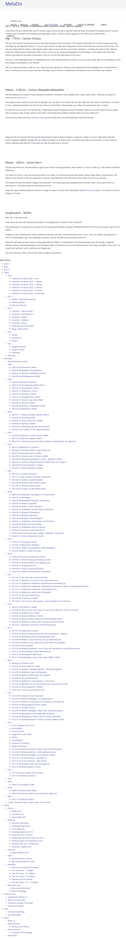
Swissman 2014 (14, 885)
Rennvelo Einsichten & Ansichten (25, 867)
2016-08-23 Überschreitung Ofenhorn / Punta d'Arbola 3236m (37, 619)
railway (34, 143)
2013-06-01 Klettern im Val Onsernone (27, 696)
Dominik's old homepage (22, 932)
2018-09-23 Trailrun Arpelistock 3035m (28, 568)
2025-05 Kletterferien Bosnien (24, 382)
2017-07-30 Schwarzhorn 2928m (25, 598)
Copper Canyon (18, 349)
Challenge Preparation (21, 826)
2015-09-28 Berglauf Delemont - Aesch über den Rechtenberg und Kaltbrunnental (46, 648)
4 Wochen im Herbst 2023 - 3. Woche (27, 287)
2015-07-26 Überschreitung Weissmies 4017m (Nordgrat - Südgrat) (39, 633)
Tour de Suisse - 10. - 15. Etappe (25, 882)
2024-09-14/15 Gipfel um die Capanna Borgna (31, 429)
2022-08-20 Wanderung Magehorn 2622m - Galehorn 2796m (37, 459)
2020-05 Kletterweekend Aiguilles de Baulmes (31, 500)
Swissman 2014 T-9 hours (22, 835)
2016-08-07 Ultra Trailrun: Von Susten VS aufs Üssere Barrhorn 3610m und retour (45, 610)
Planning (11, 355)
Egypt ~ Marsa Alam (20, 329)
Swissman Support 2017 (22, 847)
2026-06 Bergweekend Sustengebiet (27, 370)
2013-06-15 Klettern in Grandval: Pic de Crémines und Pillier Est (38, 702)
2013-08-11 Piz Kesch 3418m (23, 707)
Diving (10, 808)
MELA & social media (20, 926)
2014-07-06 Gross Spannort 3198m (26, 666)
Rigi (10, 43)
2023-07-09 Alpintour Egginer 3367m (27, 438)
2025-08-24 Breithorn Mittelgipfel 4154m (28, 406)
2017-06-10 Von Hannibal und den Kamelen (30, 577)
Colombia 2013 (18, 814)
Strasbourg (16, 338)
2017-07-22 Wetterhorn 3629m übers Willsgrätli (31, 592)
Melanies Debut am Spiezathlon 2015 (27, 841)
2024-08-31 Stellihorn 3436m (23, 423)
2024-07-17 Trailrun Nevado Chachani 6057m (30, 415)
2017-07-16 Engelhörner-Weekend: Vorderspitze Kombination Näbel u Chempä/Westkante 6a (50, 586)
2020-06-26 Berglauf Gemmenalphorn (27, 518)
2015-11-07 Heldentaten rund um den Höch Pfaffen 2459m (36, 657)
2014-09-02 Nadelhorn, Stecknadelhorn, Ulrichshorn (33, 681)
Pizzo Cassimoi (18, 731)
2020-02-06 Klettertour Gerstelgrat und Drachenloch (33, 494)
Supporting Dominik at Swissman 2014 (28, 838)
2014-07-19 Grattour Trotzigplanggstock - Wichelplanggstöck (37, 669)
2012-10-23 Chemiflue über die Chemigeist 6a (31, 764)
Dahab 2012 (17, 811)
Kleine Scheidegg (19, 891)
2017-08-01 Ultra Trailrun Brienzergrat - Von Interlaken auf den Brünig (41, 601)
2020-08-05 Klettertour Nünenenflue (27, 524)
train (95, 234)
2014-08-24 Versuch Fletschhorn (25, 678)
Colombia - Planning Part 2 (23, 314)
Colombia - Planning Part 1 (23, 311)
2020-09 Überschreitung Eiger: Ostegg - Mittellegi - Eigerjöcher (38, 533)
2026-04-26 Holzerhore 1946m (24, 367)
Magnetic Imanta (19, 346)
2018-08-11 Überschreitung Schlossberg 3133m (31, 560)
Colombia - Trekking (20, 320)
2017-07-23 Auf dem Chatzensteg (25, 595)
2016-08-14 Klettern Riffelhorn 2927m (27, 616)
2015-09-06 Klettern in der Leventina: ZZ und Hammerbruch (36, 639)
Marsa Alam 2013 (19, 817)
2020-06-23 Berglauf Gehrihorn (25, 515)
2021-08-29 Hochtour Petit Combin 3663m (29, 483)
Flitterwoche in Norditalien (23, 326)
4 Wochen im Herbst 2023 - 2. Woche (27, 284)
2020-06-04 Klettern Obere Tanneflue (27, 506)
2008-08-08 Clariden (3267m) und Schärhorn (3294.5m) (34, 793)
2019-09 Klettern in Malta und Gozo (26, 551)
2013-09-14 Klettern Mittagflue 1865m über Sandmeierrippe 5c (38, 710)
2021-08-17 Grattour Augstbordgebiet (27, 480)
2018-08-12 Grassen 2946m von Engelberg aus (31, 562)
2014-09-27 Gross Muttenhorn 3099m (27, 687)
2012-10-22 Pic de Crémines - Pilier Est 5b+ (29, 761)
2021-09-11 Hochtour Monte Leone (26, 486)
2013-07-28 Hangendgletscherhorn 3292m (29, 705)
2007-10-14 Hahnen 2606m (23, 799)
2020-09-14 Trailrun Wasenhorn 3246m (28, 536)
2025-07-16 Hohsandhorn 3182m (25, 388)
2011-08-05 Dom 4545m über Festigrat (27, 773)
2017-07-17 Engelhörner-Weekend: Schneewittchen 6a (34, 589)
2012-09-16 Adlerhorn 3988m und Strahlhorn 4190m (33, 755)
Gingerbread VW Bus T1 (18, 897)
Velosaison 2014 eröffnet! (22, 879)
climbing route (38, 117)
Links (104, 24)
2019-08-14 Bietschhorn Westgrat (25, 545)
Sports (68, 24)
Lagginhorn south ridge (22, 734)
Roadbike (12, 864)
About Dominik (14, 929)
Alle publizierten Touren (18, 361)
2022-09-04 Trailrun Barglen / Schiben (27, 465)
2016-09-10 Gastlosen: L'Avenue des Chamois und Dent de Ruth (38, 622)
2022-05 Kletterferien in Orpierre (25, 447)
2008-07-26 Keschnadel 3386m (24, 790)
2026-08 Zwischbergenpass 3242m (26, 376)
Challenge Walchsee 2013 (22, 832)
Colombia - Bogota (19, 317)
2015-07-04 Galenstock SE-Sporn (25, 631)
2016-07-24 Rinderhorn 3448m (24, 607)
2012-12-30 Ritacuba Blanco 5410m (26, 767)
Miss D (24, 24)
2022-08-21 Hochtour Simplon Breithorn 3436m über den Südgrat (39, 462)
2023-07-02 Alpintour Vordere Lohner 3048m (30, 435)
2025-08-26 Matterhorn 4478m (24, 409)
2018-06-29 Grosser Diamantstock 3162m (29, 557)
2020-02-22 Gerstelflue (21, 497)
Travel (35, 24)
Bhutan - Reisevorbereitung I (24, 299)
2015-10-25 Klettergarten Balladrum (27, 654)
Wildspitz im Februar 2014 (22, 663)
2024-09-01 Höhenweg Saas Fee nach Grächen (31, 426)
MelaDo (13, 3)
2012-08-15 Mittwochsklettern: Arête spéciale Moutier (34, 752)
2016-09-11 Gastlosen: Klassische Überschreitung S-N (34, 625)
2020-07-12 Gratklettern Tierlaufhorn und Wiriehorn (33, 521)
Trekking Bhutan (18, 302)
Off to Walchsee (18, 829)
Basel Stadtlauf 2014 (20, 852)
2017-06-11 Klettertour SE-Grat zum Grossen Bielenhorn (35, 580)
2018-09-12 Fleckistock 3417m (24, 565)
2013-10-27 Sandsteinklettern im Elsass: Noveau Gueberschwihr (38, 719)
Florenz (15, 341)
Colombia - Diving (19, 323)
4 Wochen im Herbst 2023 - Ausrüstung (28, 293)
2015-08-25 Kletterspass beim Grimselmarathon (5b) (33, 636)
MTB (10, 855)
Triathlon (11, 820)
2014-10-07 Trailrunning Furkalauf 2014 (28, 690)
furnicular (91, 190)
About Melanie (14, 923)
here (49, 55)
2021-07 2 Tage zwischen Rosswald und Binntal (31, 477)
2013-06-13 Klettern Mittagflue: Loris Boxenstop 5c (32, 699)
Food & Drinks (86, 24)
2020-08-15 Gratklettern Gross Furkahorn (29, 527)
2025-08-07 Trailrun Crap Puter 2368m (27, 400)
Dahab (14, 335)
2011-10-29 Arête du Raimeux (24, 776)
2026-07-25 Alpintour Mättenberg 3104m (29, 373)
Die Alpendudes (14, 915)
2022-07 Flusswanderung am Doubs (26, 453)
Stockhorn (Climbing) (20, 743)
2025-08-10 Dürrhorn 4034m (23, 403)
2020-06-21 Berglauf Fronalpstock (25, 512)
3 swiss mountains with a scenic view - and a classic (29, 802)
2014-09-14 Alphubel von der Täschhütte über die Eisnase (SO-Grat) (40, 684)
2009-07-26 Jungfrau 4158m (23, 784)
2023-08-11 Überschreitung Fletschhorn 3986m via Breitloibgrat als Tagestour (44, 441)
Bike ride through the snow (23, 861)
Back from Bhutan (19, 305)
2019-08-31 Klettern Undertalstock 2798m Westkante (33, 548)
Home (6, 264)
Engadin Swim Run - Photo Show (25, 844)
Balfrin (14, 737)
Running (11, 850)
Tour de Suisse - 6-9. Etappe (23, 876)
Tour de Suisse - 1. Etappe (22, 870)
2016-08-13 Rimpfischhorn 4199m (25, 613)
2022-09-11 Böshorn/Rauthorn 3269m (27, 468)
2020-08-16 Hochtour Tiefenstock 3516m (28, 530)
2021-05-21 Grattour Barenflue (24, 474)
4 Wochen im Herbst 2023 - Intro (25, 278)
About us (11, 921)
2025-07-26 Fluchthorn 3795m (24, 394)
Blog (14, 24)
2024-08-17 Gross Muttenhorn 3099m (27, 420)
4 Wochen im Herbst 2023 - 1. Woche (27, 281)
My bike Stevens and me (22, 858)
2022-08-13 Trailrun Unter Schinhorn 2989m (30, 456)
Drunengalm (17, 728)
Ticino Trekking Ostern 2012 (23, 725)
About (11, 36)
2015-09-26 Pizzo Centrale (22, 645)
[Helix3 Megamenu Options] (120, 14)
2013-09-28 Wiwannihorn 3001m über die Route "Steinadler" (37, 716)
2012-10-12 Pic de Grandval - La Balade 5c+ (29, 758)
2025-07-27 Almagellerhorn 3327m (26, 397)
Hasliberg (16, 352)
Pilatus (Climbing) (19, 746)
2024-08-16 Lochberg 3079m (23, 417)
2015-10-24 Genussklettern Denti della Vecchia (31, 651)
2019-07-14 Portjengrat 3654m (24, 542)
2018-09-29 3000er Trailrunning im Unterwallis (31, 571)
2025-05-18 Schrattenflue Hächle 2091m (28, 385)
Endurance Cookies (16, 906)
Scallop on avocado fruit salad (20, 903)
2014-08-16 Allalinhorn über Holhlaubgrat (29, 672)
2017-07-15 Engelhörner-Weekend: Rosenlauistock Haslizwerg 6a (38, 583)
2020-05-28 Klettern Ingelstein (24, 503)
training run (21, 97)
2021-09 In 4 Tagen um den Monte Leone (29, 489)
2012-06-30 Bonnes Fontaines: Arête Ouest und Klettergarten (37, 749)
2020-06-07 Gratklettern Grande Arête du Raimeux (32, 509)
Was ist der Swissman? (21, 888)
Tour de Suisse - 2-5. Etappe (23, 873)
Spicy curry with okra (16, 900)
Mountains (51, 24)
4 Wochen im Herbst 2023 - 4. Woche (27, 290)
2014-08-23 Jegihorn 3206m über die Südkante (31, 675)
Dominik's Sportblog (20, 823)
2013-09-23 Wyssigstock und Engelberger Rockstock (33, 713)
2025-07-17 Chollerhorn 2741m (24, 391)
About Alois (12, 935)
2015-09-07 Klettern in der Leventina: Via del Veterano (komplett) (38, 642)
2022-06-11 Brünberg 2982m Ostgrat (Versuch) (31, 450)
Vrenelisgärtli (17, 740)
